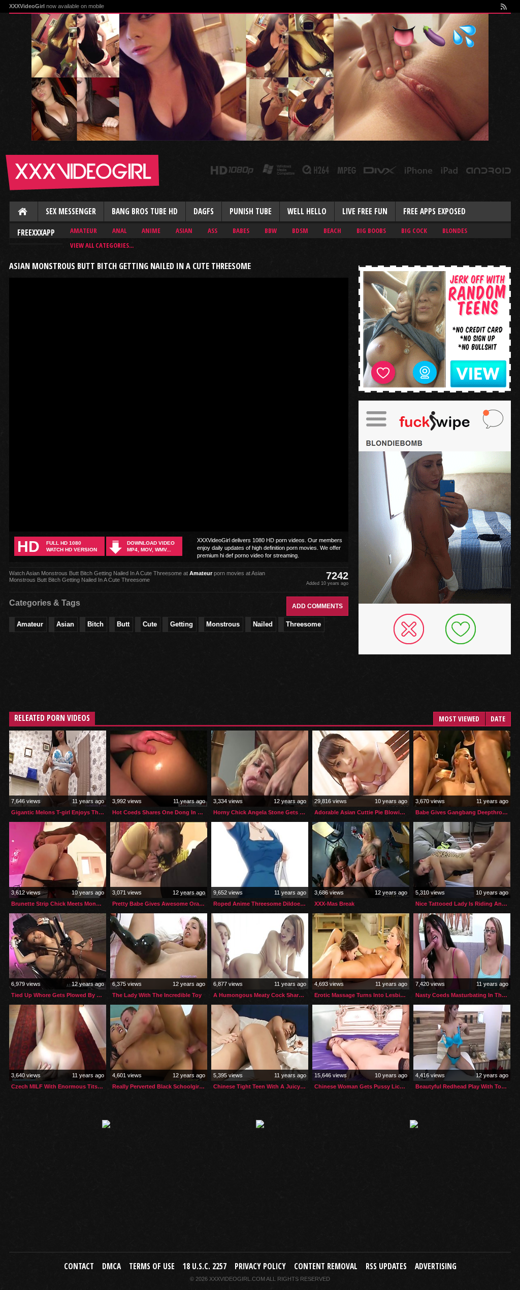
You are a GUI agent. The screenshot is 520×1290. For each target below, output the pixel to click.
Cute (150, 624)
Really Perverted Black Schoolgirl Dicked (159, 1086)
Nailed (263, 624)
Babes (241, 230)
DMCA (111, 1266)
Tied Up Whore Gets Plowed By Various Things (58, 995)
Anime (151, 230)
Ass (212, 230)
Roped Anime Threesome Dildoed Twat (260, 904)
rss (503, 6)
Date (498, 718)
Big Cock (414, 230)
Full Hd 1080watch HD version (57, 546)
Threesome (303, 624)
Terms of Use (152, 1266)
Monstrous (223, 624)
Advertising (436, 1266)
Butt (123, 624)
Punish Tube (251, 211)
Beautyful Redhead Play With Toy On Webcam (462, 1086)
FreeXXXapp (36, 232)
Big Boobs (371, 230)
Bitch (95, 624)
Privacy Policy (260, 1266)
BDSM (300, 230)
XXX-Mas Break (334, 904)
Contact (79, 1266)
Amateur (83, 230)
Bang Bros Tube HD (145, 211)
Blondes (454, 230)
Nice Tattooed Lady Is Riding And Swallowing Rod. (462, 904)
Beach (332, 230)
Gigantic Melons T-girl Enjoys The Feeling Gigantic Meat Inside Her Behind (58, 812)
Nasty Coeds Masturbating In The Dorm (462, 995)
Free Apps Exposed (434, 211)
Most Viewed (459, 718)
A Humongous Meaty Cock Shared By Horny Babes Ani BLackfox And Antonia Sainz (260, 995)
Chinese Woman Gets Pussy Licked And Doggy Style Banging (361, 1086)
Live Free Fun (364, 211)
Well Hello (307, 211)
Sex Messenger (71, 211)
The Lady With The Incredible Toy (157, 995)
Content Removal (326, 1266)
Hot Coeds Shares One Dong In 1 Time (159, 812)
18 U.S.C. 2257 (204, 1266)
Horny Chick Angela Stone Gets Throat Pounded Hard (260, 812)
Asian (184, 230)
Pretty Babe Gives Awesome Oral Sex (159, 904)
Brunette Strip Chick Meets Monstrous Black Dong (58, 904)
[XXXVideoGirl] (83, 172)
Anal (119, 230)
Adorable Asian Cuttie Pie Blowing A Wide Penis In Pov (361, 812)
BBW (271, 230)
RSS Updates (386, 1266)
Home (23, 212)
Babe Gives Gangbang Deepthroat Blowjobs (462, 812)
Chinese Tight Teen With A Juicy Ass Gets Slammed (260, 1086)
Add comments (317, 606)
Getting (181, 624)
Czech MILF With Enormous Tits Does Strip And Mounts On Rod (58, 1086)
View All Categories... (102, 245)
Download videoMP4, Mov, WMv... (151, 546)
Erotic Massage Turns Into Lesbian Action (361, 995)
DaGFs (203, 211)
